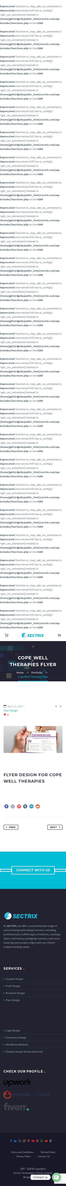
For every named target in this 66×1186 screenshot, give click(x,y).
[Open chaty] (56, 1177)
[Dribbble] (37, 1141)
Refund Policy (48, 1152)
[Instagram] (24, 1141)
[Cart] (7, 635)
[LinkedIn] (31, 806)
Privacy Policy (23, 1156)
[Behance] (55, 1141)
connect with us (33, 870)
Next (53, 827)
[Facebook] (6, 806)
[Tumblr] (25, 806)
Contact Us (44, 1156)
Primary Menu (59, 635)
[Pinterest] (19, 806)
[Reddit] (38, 806)
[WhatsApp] (41, 1141)
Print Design (13, 986)
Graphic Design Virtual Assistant (24, 1051)
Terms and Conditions (22, 1152)
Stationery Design (16, 1037)
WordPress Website (17, 1044)
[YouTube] (33, 1141)
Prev (12, 827)
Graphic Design (14, 979)
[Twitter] (13, 806)
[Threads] (50, 1141)
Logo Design (13, 1030)
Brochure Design (15, 993)
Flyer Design (13, 1000)
